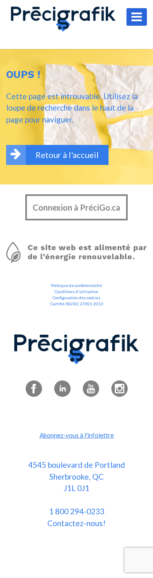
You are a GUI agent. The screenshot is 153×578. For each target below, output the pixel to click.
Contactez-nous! (76, 523)
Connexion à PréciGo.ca (76, 207)
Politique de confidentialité (76, 285)
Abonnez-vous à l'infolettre (77, 435)
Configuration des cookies (76, 297)
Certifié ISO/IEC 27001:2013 (76, 303)
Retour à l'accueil (67, 155)
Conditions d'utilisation (76, 291)
